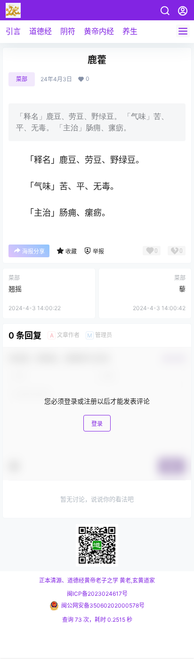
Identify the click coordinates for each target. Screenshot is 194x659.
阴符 (67, 31)
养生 (129, 31)
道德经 (40, 31)
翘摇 (15, 289)
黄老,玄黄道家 (136, 580)
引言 (13, 31)
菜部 (21, 79)
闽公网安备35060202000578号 (103, 605)
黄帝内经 (99, 31)
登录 (97, 423)
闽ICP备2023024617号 (97, 593)
